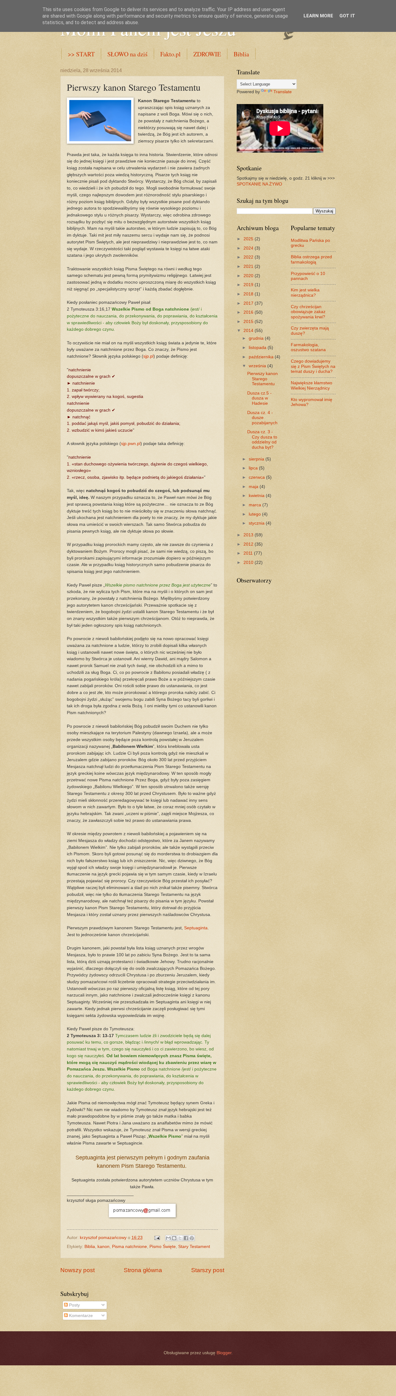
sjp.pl (148, 356)
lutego (255, 514)
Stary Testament (194, 1246)
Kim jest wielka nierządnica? (305, 293)
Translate (282, 91)
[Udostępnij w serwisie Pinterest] (192, 1238)
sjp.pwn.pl (130, 443)
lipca (254, 468)
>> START (81, 54)
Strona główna (143, 1270)
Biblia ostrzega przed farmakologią (311, 259)
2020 (249, 275)
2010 (249, 562)
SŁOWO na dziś (127, 54)
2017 (249, 303)
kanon (103, 1246)
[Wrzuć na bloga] (174, 1238)
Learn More (318, 16)
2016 (249, 312)
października (262, 357)
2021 (249, 266)
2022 (249, 257)
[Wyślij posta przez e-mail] (157, 1237)
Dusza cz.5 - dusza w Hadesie (259, 398)
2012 (249, 544)
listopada (258, 347)
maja (254, 486)
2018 (249, 294)
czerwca (257, 477)
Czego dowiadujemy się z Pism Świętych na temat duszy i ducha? (313, 366)
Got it (347, 16)
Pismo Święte (162, 1246)
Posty (74, 1305)
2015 (249, 321)
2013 (249, 535)
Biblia (241, 54)
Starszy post (207, 1270)
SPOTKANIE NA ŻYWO (259, 184)
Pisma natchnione (129, 1246)
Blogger (224, 1352)
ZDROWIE (207, 54)
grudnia (257, 338)
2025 (249, 239)
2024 (249, 248)
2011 (248, 553)
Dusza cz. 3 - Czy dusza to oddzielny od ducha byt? (262, 440)
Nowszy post (77, 1270)
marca (255, 505)
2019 (249, 284)
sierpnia (257, 459)
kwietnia (257, 495)
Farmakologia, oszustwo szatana (308, 347)
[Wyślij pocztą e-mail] (168, 1238)
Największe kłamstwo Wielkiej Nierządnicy (311, 385)
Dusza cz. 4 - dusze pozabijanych (262, 417)
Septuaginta (196, 927)
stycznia (257, 523)
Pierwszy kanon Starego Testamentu (262, 378)
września (258, 366)
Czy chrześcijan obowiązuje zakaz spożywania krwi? (308, 311)
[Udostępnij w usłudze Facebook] (186, 1238)
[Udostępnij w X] (180, 1238)
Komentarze (80, 1315)
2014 (249, 330)
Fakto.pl (170, 54)
